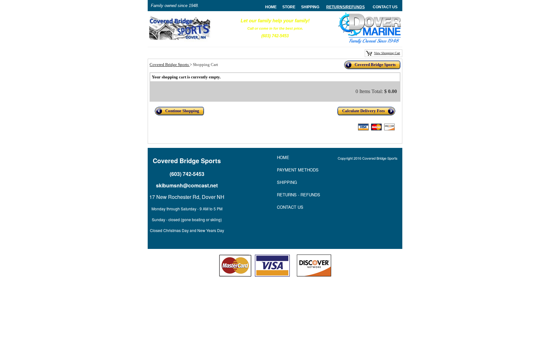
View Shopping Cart (387, 53)
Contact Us (385, 7)
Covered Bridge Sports (170, 64)
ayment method (297, 170)
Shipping (310, 7)
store (288, 7)
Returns (335, 7)
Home (283, 157)
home (271, 7)
